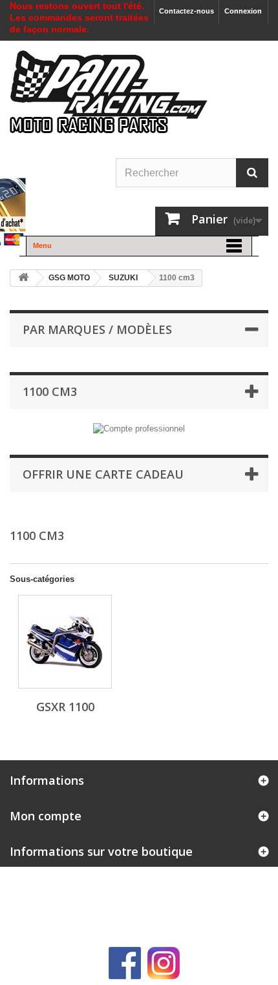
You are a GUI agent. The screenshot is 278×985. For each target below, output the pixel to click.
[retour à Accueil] (23, 278)
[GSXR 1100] (65, 642)
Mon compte (45, 816)
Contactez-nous (186, 11)
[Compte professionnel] (139, 428)
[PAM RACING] (109, 98)
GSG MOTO (69, 277)
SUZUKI (123, 277)
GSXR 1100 (65, 706)
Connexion (243, 11)
